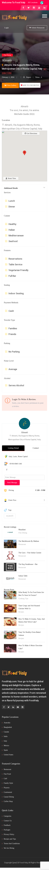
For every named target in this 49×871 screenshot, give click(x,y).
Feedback (7, 825)
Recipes (21, 612)
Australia (7, 723)
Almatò (24, 432)
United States (8, 755)
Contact (36, 448)
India (5, 736)
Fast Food (7, 774)
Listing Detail (13, 448)
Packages (7, 830)
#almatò (9, 516)
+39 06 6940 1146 (15, 464)
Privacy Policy (9, 834)
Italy (10, 456)
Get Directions (31, 133)
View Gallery (11, 85)
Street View (11, 178)
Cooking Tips (23, 598)
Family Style (8, 783)
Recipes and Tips (10, 839)
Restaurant (22, 544)
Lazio (15, 456)
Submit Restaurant (37, 28)
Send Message (12, 482)
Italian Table (22, 576)
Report (28, 77)
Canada (6, 732)
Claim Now (12, 500)
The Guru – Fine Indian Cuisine (29, 553)
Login (6, 28)
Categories (7, 816)
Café (5, 778)
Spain (6, 750)
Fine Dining (7, 55)
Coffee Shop (8, 801)
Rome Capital (23, 456)
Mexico (6, 745)
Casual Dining (9, 797)
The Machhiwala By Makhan (28, 541)
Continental (8, 792)
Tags (9, 510)
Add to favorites (30, 85)
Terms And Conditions (12, 843)
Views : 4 (38, 77)
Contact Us (8, 821)
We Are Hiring (9, 848)
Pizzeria (6, 788)
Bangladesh (8, 727)
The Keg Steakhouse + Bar (28, 564)
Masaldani (22, 530)
